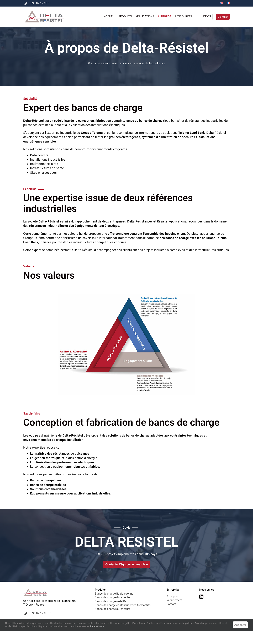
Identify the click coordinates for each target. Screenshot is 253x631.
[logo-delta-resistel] (45, 11)
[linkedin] (201, 597)
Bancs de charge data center (112, 597)
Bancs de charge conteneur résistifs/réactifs (122, 605)
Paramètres (96, 626)
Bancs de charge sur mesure (112, 609)
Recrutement (174, 600)
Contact (171, 604)
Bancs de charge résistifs (110, 601)
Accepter (240, 625)
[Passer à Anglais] (221, 3)
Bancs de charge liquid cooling (114, 593)
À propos (172, 596)
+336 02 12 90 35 (40, 3)
